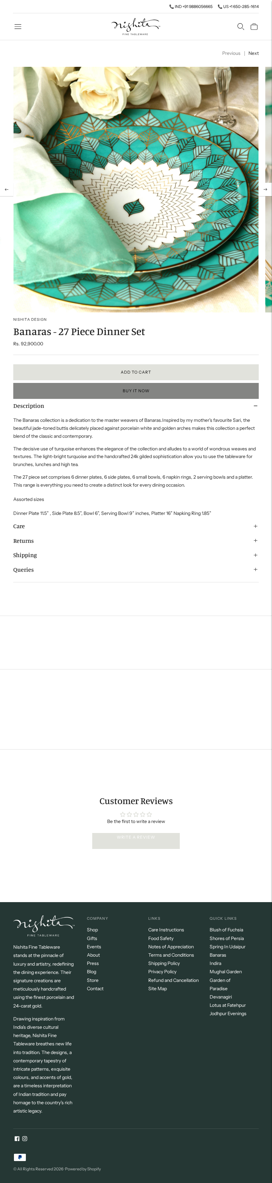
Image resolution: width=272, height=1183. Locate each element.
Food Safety (160, 938)
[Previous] (6, 189)
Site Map (157, 989)
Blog (91, 972)
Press (93, 963)
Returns (23, 540)
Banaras (218, 955)
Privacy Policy (162, 972)
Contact (95, 989)
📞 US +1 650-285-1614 (238, 6)
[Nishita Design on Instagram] (24, 1139)
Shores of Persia (227, 938)
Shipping (25, 554)
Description (28, 405)
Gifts (92, 938)
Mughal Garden (226, 972)
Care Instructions (166, 930)
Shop (92, 930)
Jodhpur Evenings (228, 1013)
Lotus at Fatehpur (228, 1005)
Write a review (136, 837)
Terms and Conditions (171, 955)
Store (93, 980)
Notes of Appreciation (171, 947)
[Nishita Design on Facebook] (17, 1139)
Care (19, 526)
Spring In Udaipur (227, 947)
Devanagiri (221, 997)
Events (94, 947)
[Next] (265, 189)
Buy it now (136, 390)
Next (253, 53)
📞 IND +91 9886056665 (191, 6)
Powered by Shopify (83, 1168)
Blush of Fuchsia (226, 930)
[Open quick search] (240, 26)
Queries (23, 569)
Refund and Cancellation (173, 980)
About (93, 955)
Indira (215, 963)
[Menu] (18, 26)
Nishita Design (30, 319)
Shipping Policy (164, 963)
